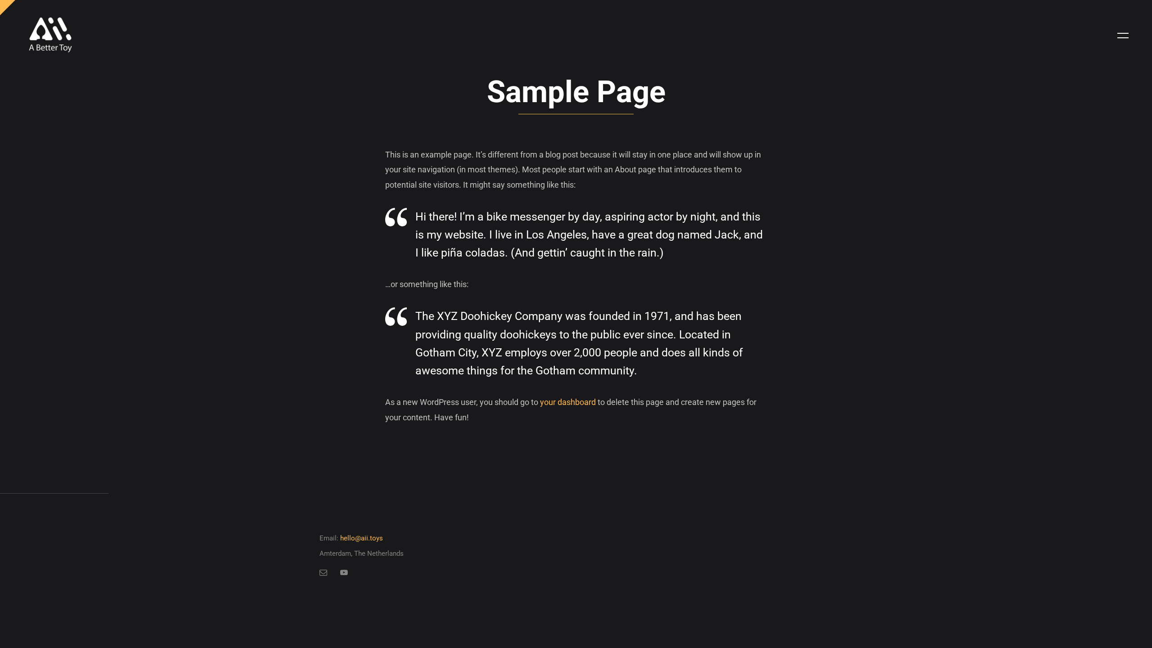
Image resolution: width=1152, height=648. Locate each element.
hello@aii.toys (361, 538)
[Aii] (50, 35)
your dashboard (568, 402)
